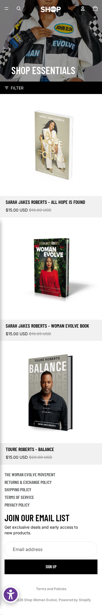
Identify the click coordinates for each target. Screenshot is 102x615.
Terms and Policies (51, 589)
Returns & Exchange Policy (28, 481)
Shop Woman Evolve (40, 600)
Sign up (51, 566)
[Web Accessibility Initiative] (10, 594)
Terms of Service (19, 497)
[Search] (18, 8)
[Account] (82, 8)
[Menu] (6, 8)
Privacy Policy (17, 504)
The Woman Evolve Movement (30, 474)
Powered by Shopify (75, 600)
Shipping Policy (18, 489)
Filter (17, 88)
